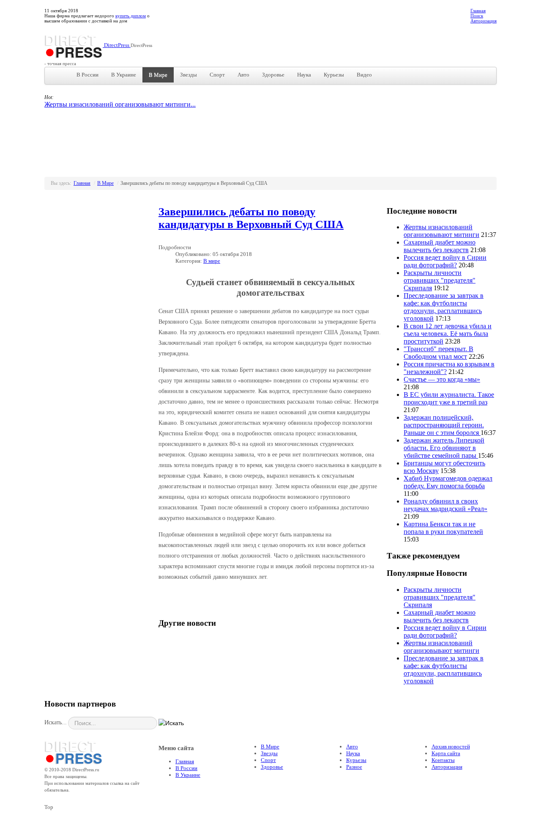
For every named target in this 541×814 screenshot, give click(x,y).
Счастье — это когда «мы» (442, 379)
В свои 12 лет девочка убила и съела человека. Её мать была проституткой (448, 333)
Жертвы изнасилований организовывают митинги (441, 230)
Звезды (188, 75)
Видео (364, 75)
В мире (211, 261)
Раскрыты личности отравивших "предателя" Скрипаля (439, 280)
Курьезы (334, 75)
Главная (478, 10)
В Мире (158, 75)
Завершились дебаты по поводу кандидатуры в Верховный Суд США (251, 218)
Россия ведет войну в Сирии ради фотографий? (445, 261)
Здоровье (273, 75)
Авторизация (483, 20)
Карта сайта (446, 753)
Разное (354, 767)
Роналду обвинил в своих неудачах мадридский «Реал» (445, 505)
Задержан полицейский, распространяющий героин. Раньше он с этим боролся (444, 425)
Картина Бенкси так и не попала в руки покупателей (443, 527)
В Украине (123, 75)
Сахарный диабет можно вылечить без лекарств (439, 246)
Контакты (443, 760)
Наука (304, 75)
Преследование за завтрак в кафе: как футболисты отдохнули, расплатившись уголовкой (444, 307)
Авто (243, 75)
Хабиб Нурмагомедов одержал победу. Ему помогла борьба (448, 482)
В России (87, 75)
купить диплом (130, 15)
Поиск (476, 15)
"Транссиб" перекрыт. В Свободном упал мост (438, 352)
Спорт (217, 75)
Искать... (55, 722)
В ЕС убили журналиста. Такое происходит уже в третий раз (449, 398)
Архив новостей (451, 746)
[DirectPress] (73, 751)
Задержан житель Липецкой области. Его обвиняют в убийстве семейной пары (444, 448)
